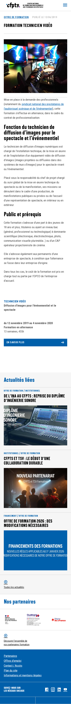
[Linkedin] (59, 689)
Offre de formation (16, 17)
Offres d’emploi (12, 660)
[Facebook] (47, 689)
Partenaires (10, 656)
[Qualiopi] (34, 619)
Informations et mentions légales (23, 675)
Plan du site (10, 670)
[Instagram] (53, 689)
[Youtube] (65, 689)
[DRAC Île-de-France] (11, 619)
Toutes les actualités (14, 587)
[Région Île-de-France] (58, 619)
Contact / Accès (13, 665)
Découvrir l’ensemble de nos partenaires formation (16, 643)
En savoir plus (15, 342)
